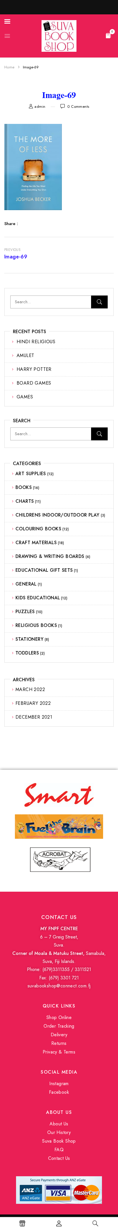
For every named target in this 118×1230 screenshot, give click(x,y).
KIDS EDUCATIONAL (37, 597)
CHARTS (24, 501)
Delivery (59, 1034)
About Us (59, 1123)
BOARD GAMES (34, 383)
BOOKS (23, 487)
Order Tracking (59, 1026)
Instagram (59, 1083)
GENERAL (26, 584)
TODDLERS (27, 653)
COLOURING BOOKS (38, 528)
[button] (108, 35)
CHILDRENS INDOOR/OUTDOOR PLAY (57, 515)
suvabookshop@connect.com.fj (59, 986)
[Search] (99, 301)
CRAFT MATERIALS (36, 542)
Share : (11, 223)
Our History (59, 1132)
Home (9, 67)
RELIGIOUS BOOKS (36, 625)
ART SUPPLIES (30, 473)
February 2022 (33, 703)
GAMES (25, 397)
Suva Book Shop (59, 1141)
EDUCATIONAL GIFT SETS (44, 570)
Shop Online (59, 1017)
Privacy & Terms (59, 1052)
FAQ (59, 1149)
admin (39, 106)
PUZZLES (25, 611)
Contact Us (59, 1158)
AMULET (25, 355)
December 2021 (33, 717)
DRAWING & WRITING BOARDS (49, 556)
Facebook (59, 1092)
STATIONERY (29, 639)
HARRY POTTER (34, 369)
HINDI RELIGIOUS (36, 341)
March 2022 (30, 689)
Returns (59, 1043)
